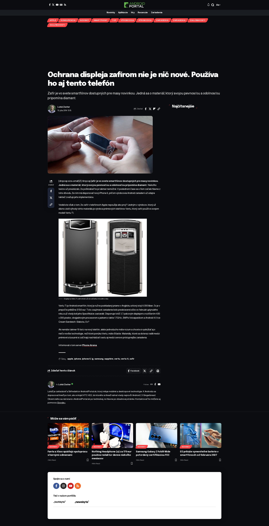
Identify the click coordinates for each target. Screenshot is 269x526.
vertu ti (124, 359)
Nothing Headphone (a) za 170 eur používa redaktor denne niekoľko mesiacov (111, 455)
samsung (98, 359)
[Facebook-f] (56, 486)
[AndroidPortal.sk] (134, 5)
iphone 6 (86, 359)
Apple (53, 20)
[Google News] (61, 5)
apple (70, 359)
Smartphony (100, 20)
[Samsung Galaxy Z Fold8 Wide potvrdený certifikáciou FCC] (156, 435)
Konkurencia (68, 20)
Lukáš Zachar (63, 107)
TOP (114, 20)
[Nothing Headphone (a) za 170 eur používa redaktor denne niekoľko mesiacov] (112, 435)
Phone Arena (89, 345)
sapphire (108, 359)
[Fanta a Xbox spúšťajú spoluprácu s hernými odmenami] (68, 435)
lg (92, 359)
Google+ (61, 402)
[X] (53, 5)
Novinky (84, 20)
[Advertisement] (134, 49)
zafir (132, 359)
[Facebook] (49, 5)
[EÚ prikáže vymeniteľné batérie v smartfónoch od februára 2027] (200, 435)
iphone (77, 359)
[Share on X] (150, 109)
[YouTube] (57, 5)
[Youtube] (71, 486)
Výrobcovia (127, 20)
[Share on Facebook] (146, 109)
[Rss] (65, 5)
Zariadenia (162, 20)
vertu (117, 359)
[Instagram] (63, 486)
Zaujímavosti (197, 20)
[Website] (151, 384)
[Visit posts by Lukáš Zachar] (52, 109)
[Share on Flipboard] (154, 109)
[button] (212, 5)
